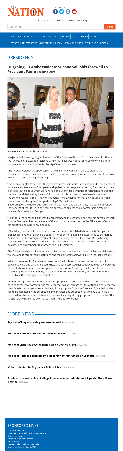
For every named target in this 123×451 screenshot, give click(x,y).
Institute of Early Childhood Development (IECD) (29, 433)
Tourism (65, 36)
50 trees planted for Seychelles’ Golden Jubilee (35, 367)
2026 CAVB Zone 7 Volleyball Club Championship (87, 43)
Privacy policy (81, 20)
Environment (53, 36)
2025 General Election (51, 43)
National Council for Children (20, 438)
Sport (74, 36)
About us (40, 20)
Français (83, 36)
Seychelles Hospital (16, 436)
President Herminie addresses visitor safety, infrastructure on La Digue (51, 355)
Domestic (15, 36)
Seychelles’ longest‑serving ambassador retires (36, 322)
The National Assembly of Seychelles (24, 444)
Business (40, 36)
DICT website (13, 441)
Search (110, 26)
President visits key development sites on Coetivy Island (42, 344)
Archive (70, 20)
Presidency (28, 36)
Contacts (49, 20)
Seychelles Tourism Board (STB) (22, 447)
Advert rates (60, 20)
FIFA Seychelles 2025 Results (25, 43)
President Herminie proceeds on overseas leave (36, 333)
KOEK (10, 449)
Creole (92, 36)
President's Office (16, 430)
